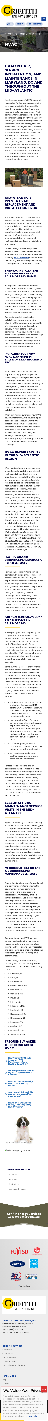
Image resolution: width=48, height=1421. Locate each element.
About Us (13, 1174)
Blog (4, 1379)
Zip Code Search (35, 24)
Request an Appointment (14, 1365)
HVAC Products (21, 257)
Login (10, 24)
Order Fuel (7, 1349)
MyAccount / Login (17, 1189)
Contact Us (14, 1184)
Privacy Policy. (32, 1416)
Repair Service (9, 1357)
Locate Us (13, 1179)
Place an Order (9, 1361)
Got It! (44, 1389)
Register (20, 24)
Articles (5, 1383)
